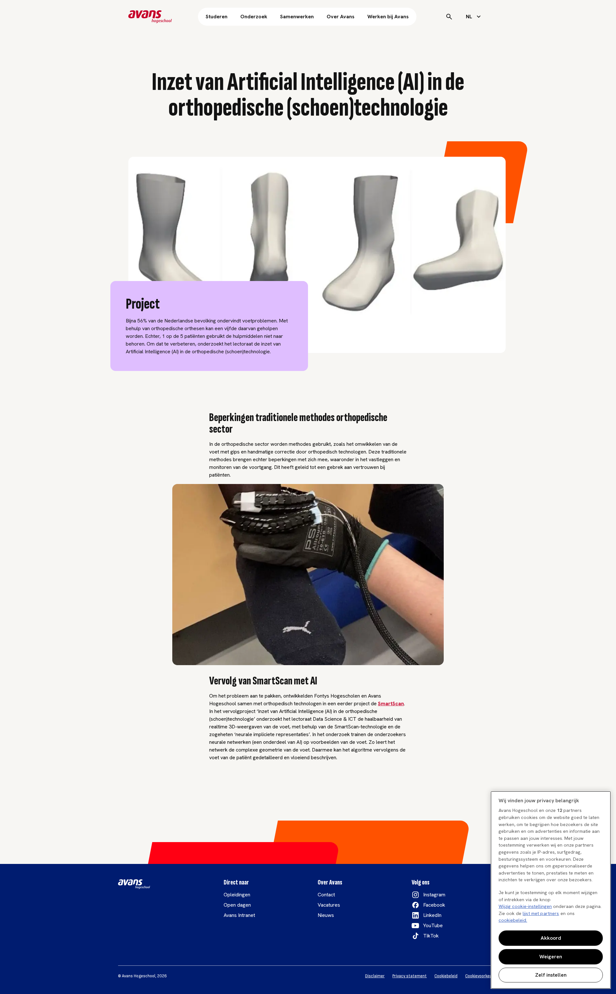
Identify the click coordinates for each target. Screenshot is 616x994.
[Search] (449, 16)
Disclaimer (375, 976)
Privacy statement (409, 976)
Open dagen (237, 905)
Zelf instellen (551, 975)
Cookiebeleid (446, 976)
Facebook (434, 905)
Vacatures (329, 905)
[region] (551, 890)
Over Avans (341, 16)
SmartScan (391, 703)
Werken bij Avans (388, 16)
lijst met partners (541, 913)
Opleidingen (237, 894)
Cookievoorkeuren (481, 976)
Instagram (434, 894)
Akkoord (551, 938)
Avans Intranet (239, 915)
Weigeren (550, 956)
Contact (326, 894)
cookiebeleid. (513, 920)
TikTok (431, 935)
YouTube (433, 925)
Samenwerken (297, 16)
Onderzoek (253, 16)
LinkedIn (432, 915)
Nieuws (326, 915)
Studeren (216, 16)
